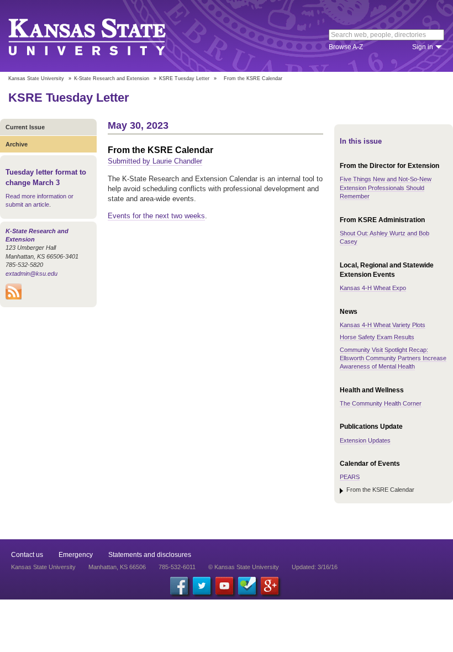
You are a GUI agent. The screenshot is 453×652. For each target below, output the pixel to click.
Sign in (422, 47)
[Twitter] (201, 586)
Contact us (27, 555)
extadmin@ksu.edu (31, 273)
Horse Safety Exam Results (377, 337)
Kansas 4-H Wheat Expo (373, 288)
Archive (17, 144)
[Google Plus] (269, 586)
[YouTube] (224, 586)
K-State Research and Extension (111, 78)
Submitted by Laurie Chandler (155, 161)
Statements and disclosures (149, 555)
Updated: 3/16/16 (315, 567)
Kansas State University (101, 36)
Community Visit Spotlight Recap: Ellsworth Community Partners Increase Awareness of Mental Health (393, 358)
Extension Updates (365, 440)
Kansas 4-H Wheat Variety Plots (382, 325)
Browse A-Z (346, 47)
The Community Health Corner (381, 403)
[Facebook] (179, 586)
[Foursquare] (247, 586)
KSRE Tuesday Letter (184, 78)
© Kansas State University (243, 567)
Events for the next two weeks (156, 216)
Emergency (76, 555)
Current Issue (25, 127)
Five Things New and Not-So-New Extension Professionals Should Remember (385, 187)
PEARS (350, 477)
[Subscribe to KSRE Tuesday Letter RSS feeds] (14, 297)
